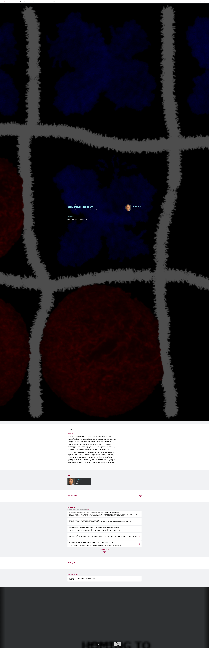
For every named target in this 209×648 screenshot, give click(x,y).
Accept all (117, 645)
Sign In (201, 1)
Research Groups (79, 429)
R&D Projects (28, 422)
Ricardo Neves (137, 206)
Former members (15, 422)
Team (9, 422)
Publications (22, 422)
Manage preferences (117, 643)
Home (68, 429)
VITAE (88, 509)
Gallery (33, 422)
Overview (5, 422)
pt (204, 1)
